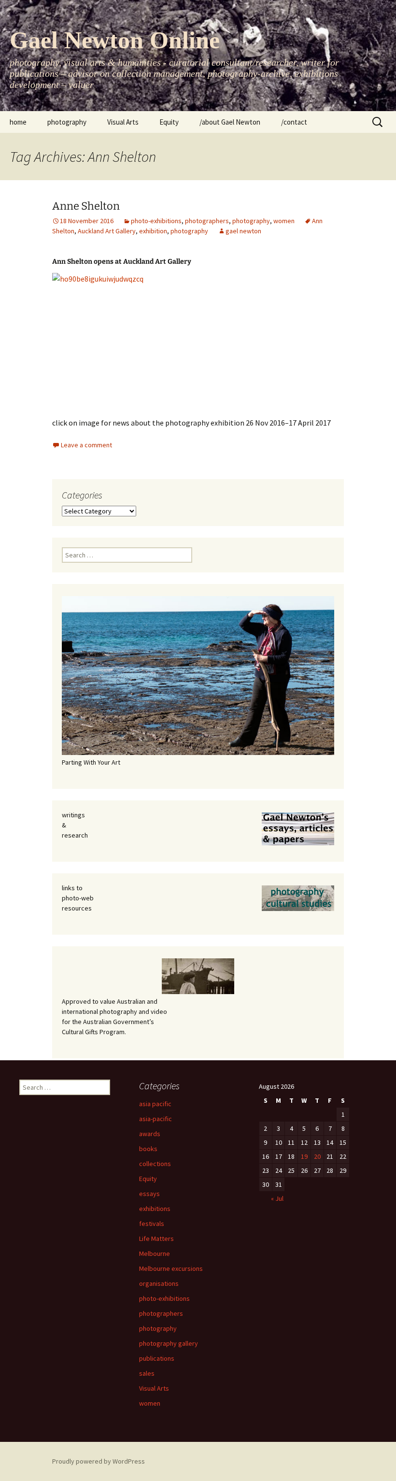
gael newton (243, 231)
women (284, 220)
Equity (169, 122)
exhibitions (154, 1208)
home (18, 122)
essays (149, 1193)
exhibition (153, 231)
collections (155, 1163)
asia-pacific (155, 1118)
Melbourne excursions (171, 1268)
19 (304, 1156)
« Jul (277, 1198)
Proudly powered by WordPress (98, 1461)
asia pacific (155, 1103)
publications (156, 1358)
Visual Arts (123, 122)
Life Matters (156, 1238)
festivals (151, 1223)
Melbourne (154, 1253)
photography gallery (168, 1343)
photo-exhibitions (156, 220)
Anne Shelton (86, 206)
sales (147, 1373)
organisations (159, 1283)
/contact (294, 122)
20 (317, 1156)
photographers (207, 220)
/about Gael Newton (229, 122)
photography (66, 122)
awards (149, 1133)
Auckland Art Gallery (107, 231)
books (148, 1148)
